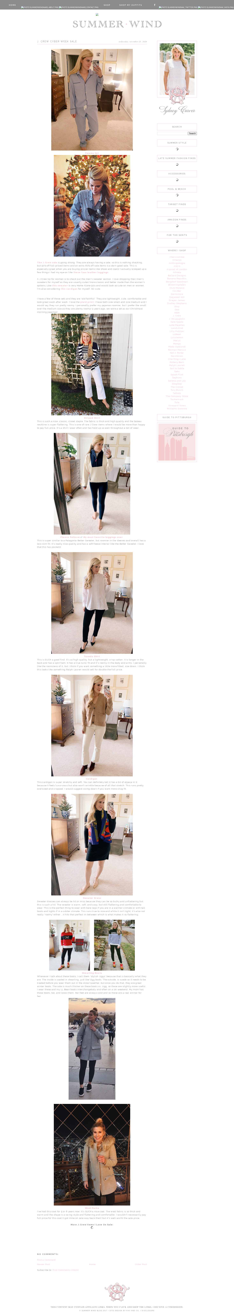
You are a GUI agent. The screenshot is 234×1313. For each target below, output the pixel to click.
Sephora (177, 377)
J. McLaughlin (177, 319)
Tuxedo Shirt (92, 656)
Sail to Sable (177, 368)
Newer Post (43, 1264)
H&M (177, 313)
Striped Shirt (92, 418)
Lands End (177, 328)
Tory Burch (177, 390)
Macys (177, 340)
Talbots (177, 393)
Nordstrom (177, 356)
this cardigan (69, 289)
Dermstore (177, 294)
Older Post (141, 1264)
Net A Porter (177, 353)
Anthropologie (177, 263)
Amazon (177, 260)
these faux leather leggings (91, 272)
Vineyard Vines (177, 405)
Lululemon (177, 337)
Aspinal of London (177, 269)
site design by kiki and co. (125, 1310)
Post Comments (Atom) (66, 1270)
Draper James (177, 300)
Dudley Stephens (177, 303)
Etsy (177, 306)
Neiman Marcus (177, 350)
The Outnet (177, 387)
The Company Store (177, 396)
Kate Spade (177, 322)
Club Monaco (177, 288)
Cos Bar (177, 291)
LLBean (177, 334)
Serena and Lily (177, 381)
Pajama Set (92, 153)
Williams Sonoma (177, 408)
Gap (177, 309)
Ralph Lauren (177, 365)
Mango (177, 343)
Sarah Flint (177, 374)
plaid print (87, 302)
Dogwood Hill (177, 297)
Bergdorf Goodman (177, 282)
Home (92, 1264)
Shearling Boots (92, 973)
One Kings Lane (177, 359)
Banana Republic (177, 278)
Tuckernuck (177, 399)
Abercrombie (177, 257)
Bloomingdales (177, 285)
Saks (177, 371)
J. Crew (177, 316)
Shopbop (177, 384)
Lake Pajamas (177, 325)
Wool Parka (92, 1208)
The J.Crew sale (47, 262)
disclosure (148, 1310)
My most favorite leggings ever (103, 537)
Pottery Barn (177, 362)
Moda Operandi (177, 346)
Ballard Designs (177, 275)
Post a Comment (46, 1260)
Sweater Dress (92, 898)
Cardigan (92, 779)
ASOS (177, 266)
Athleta (177, 272)
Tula (177, 402)
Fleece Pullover (70, 537)
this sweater (60, 285)
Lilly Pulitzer (177, 331)
